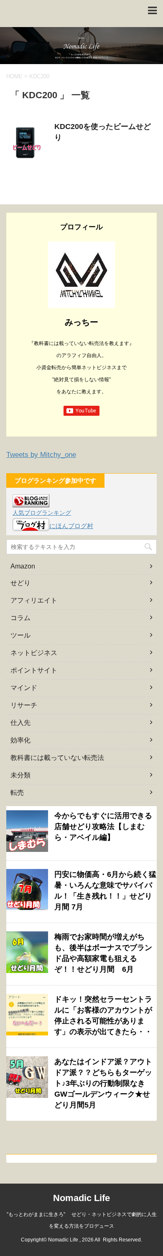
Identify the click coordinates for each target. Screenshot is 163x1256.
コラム (20, 617)
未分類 (20, 775)
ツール (20, 635)
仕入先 (20, 722)
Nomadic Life (81, 1198)
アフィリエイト (33, 600)
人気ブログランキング (42, 513)
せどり (20, 582)
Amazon (22, 566)
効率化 (20, 740)
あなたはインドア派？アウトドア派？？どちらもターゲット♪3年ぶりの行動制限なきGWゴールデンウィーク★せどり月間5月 (103, 1083)
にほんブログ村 (71, 525)
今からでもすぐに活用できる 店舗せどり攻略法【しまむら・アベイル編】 (103, 826)
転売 (17, 792)
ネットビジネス (33, 652)
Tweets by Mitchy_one (41, 455)
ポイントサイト (33, 670)
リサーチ (23, 705)
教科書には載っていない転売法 (57, 757)
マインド (23, 687)
